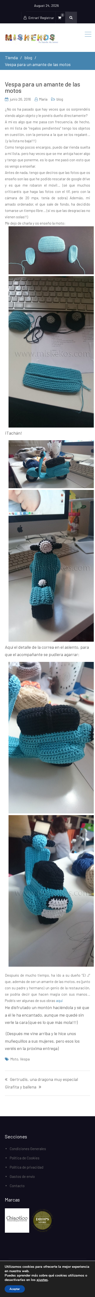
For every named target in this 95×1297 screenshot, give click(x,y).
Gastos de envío (22, 1176)
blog (60, 99)
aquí (59, 1000)
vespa (25, 1059)
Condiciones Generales (28, 1148)
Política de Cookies (24, 1158)
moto (14, 1059)
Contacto (17, 1185)
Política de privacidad (26, 1167)
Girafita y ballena (20, 1087)
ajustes (42, 1280)
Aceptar (15, 1289)
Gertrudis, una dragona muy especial (44, 1079)
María (43, 99)
